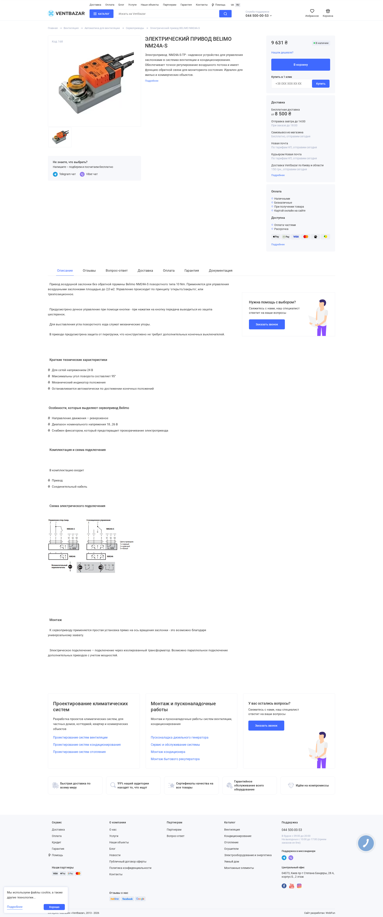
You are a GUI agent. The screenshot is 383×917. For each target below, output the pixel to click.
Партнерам (169, 4)
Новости (114, 855)
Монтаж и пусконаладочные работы (183, 706)
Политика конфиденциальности (130, 867)
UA (232, 5)
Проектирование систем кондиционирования (87, 745)
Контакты (202, 4)
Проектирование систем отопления (79, 752)
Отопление (231, 842)
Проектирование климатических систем (90, 706)
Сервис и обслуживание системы (175, 745)
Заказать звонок (267, 324)
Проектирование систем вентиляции (80, 737)
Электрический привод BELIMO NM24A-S (175, 28)
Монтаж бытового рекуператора (175, 759)
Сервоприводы (135, 28)
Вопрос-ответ (176, 836)
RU (237, 5)
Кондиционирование (237, 836)
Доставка (95, 4)
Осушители (231, 848)
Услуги (132, 4)
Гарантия (186, 4)
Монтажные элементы (239, 867)
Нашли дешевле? (282, 52)
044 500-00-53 (257, 16)
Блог (121, 4)
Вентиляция (71, 28)
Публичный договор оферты (127, 861)
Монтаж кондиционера (168, 752)
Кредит (56, 842)
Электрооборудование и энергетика (248, 855)
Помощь (220, 4)
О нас (112, 829)
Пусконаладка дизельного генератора (179, 737)
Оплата (109, 4)
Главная (53, 28)
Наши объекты (150, 4)
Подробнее (278, 175)
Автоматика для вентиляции (102, 28)
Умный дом (231, 861)
